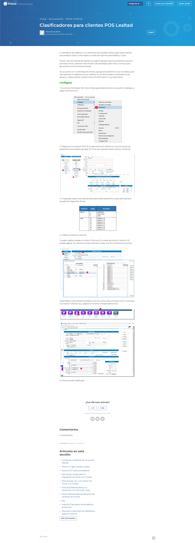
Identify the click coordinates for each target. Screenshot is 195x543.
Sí (93, 408)
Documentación (56, 19)
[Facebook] (92, 419)
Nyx (63, 501)
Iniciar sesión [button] (184, 4)
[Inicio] (18, 4)
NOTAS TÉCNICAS (74, 19)
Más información (68, 518)
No (103, 408)
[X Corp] (97, 419)
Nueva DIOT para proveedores (75, 470)
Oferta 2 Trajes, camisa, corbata (76, 467)
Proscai (43, 19)
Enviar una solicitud (164, 4)
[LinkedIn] (102, 419)
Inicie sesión (63, 443)
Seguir (151, 32)
